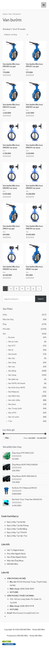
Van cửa (11, 366)
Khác (5, 314)
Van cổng (12, 362)
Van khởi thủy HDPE (16, 387)
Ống (4, 324)
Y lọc (10, 421)
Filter (7, 438)
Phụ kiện (6, 329)
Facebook (8, 644)
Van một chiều (14, 400)
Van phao (12, 404)
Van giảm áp (13, 379)
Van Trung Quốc (15, 408)
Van (10, 14)
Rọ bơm (11, 337)
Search (41, 299)
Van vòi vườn (13, 417)
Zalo (6, 641)
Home (5, 14)
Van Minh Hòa (14, 396)
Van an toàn (13, 341)
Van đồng (12, 371)
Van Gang (12, 375)
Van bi (10, 350)
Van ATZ (11, 345)
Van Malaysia (13, 391)
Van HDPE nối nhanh (16, 383)
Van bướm (12, 354)
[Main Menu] (43, 5)
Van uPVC (12, 412)
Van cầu (11, 358)
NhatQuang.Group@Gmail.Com (26, 613)
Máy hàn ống (8, 319)
